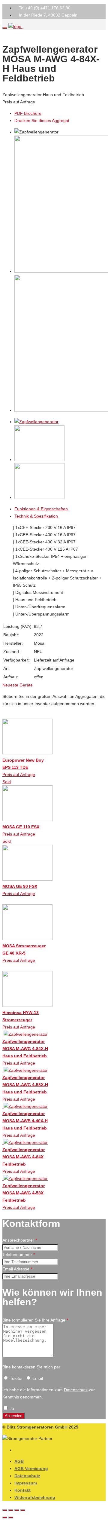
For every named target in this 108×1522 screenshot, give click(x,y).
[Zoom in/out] (22, 1510)
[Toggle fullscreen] (16, 1510)
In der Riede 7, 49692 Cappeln (47, 15)
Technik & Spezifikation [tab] (36, 516)
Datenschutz (76, 1389)
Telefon (17, 1378)
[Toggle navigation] (4, 28)
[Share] (10, 1510)
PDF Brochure (27, 113)
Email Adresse (17, 1269)
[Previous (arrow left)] (4, 1517)
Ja (11, 1408)
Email (37, 1378)
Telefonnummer (18, 1254)
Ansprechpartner (19, 1240)
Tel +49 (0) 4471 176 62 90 (44, 7)
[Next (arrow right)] (10, 1517)
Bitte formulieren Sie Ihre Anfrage (35, 1320)
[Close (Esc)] (4, 1510)
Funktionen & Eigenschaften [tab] (41, 508)
